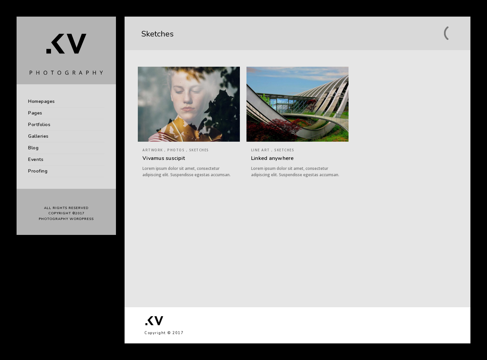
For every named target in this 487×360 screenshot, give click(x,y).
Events (35, 159)
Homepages (41, 101)
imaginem (323, 249)
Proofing (37, 171)
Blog (33, 148)
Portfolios (39, 124)
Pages (35, 113)
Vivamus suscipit (163, 158)
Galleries (38, 136)
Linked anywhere (272, 158)
